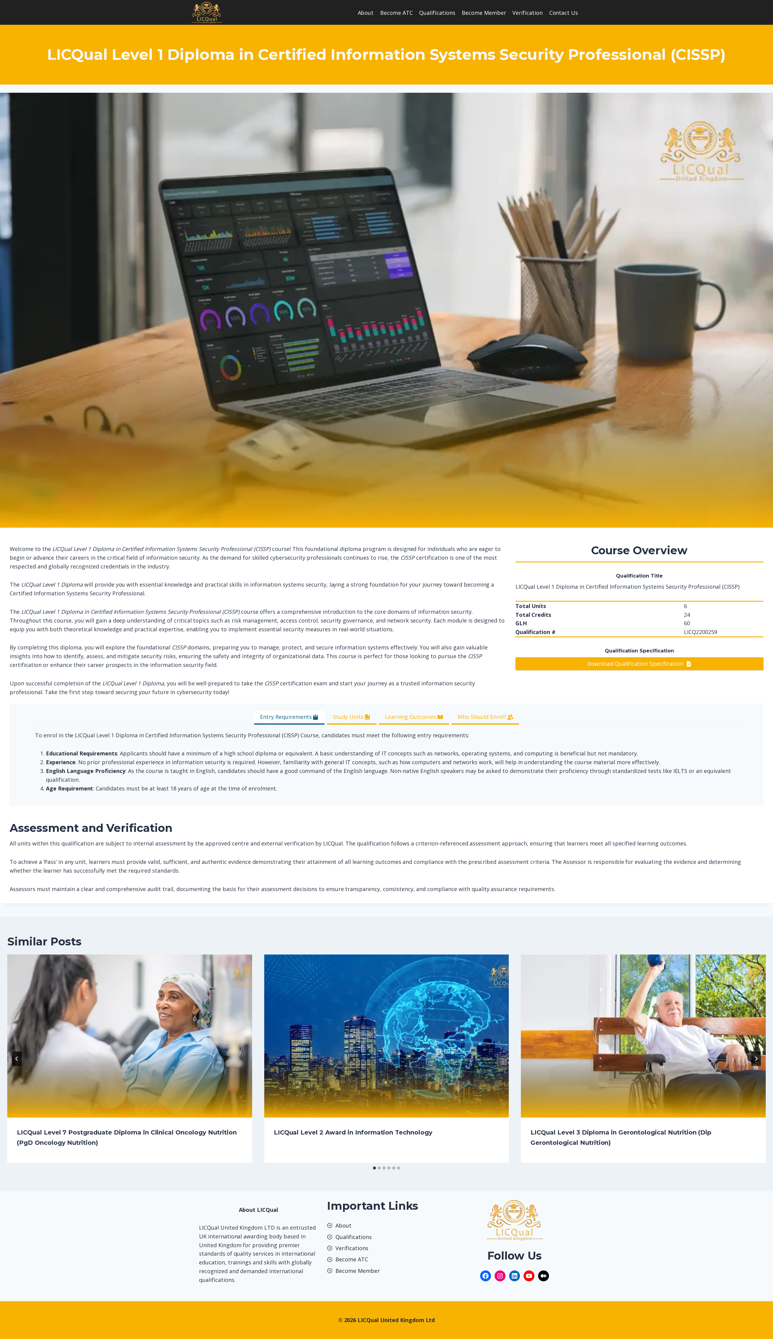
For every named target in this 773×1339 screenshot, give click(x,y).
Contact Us (563, 12)
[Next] (756, 1058)
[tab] (289, 717)
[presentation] (129, 1036)
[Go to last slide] (17, 1058)
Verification (527, 12)
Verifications (351, 1248)
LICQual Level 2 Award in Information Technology (353, 1132)
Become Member (484, 12)
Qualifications (437, 12)
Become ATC (396, 12)
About (366, 12)
